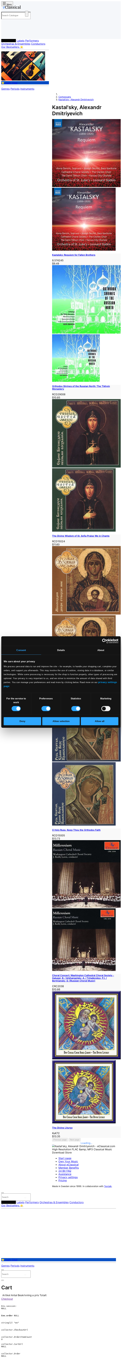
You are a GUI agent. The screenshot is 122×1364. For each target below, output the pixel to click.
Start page (64, 1158)
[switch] (46, 708)
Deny (22, 721)
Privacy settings (68, 1177)
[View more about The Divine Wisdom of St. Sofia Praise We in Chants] (86, 466)
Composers (8, 40)
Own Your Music (68, 1161)
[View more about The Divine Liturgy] (86, 1058)
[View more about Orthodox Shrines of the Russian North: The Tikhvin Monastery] (86, 332)
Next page (74, 1140)
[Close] (2, 1192)
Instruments (27, 88)
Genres (5, 88)
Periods (15, 88)
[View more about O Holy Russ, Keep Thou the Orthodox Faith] (86, 760)
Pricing (62, 1180)
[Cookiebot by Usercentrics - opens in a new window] (104, 641)
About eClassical (68, 1164)
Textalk (108, 1186)
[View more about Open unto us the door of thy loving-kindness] (86, 613)
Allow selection (61, 721)
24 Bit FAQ (64, 1170)
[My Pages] (5, 34)
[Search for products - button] (26, 14)
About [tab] (100, 650)
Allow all (99, 721)
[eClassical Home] (26, 8)
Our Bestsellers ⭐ (12, 47)
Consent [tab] (21, 650)
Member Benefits (68, 1167)
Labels (20, 40)
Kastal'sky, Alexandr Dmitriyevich (76, 99)
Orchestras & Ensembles (15, 43)
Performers (32, 40)
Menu (9, 4)
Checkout (7, 1298)
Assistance (64, 1174)
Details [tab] (61, 650)
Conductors (38, 43)
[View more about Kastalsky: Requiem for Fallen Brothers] (86, 186)
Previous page (60, 1140)
